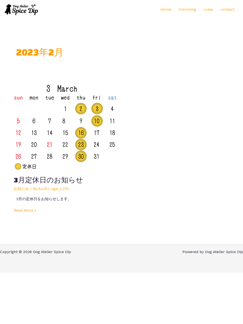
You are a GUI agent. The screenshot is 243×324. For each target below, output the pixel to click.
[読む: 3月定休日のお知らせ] (65, 126)
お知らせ (21, 188)
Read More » (25, 210)
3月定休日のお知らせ (48, 180)
